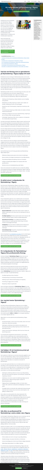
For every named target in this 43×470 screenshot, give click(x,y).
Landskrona (20, 449)
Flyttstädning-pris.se (6, 1)
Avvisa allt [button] (25, 468)
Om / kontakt (34, 1)
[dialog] (21, 466)
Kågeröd (5, 449)
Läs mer (30, 466)
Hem (25, 1)
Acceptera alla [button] (18, 468)
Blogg (39, 1)
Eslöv (7, 450)
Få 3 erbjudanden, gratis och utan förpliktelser (21, 11)
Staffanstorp (3, 450)
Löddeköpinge (14, 449)
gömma (12, 56)
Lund (11, 450)
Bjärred (9, 449)
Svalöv (2, 449)
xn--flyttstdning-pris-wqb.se (15, 234)
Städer (29, 1)
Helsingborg (25, 449)
